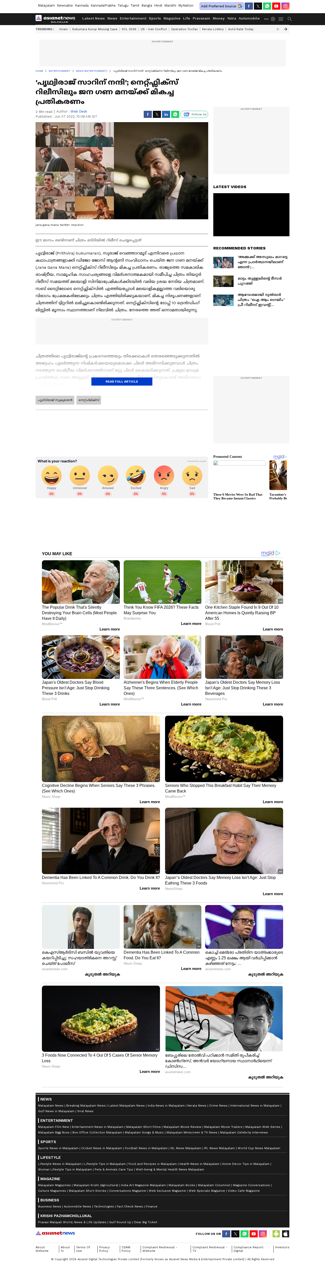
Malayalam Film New (53, 1127)
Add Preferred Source (218, 6)
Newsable (65, 5)
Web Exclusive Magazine (167, 1191)
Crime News (218, 1105)
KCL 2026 (129, 29)
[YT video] (276, 6)
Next (285, 29)
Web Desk (79, 111)
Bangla (146, 5)
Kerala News (196, 1105)
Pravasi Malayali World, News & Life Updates (72, 1222)
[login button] (274, 19)
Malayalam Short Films (143, 1127)
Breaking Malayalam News (86, 1105)
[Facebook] (249, 6)
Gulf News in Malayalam (56, 1111)
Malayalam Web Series (262, 1127)
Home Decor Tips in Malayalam (245, 1164)
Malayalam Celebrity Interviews (244, 1132)
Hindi (158, 5)
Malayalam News (50, 1105)
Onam (63, 29)
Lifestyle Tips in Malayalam (105, 1164)
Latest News (93, 18)
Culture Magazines (52, 1191)
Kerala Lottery (213, 29)
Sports (155, 18)
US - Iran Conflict (154, 29)
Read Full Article (122, 381)
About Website (42, 1249)
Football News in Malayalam (146, 1148)
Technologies (104, 1206)
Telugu (123, 5)
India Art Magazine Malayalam (143, 1185)
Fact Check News (130, 1206)
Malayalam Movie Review (182, 1127)
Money (219, 18)
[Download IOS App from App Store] (285, 1233)
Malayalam (46, 5)
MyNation (185, 5)
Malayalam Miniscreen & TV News (192, 1132)
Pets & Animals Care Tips (114, 1169)
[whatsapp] (267, 6)
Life (186, 18)
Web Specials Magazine (207, 1191)
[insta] (285, 6)
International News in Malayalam (255, 1105)
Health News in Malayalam (199, 1164)
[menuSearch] (290, 19)
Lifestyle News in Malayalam (60, 1164)
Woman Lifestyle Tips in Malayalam (65, 1169)
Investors (282, 1247)
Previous (278, 29)
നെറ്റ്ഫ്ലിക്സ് (88, 400)
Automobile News (77, 1206)
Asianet (55, 1233)
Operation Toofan (184, 29)
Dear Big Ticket (145, 1222)
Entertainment (133, 18)
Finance (151, 1206)
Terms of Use (83, 1249)
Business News (49, 1206)
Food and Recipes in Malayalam (152, 1164)
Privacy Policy (104, 1249)
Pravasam (201, 18)
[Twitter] (258, 6)
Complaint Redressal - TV (209, 1249)
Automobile (249, 18)
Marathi (170, 5)
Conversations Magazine (127, 1191)
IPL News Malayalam (219, 1148)
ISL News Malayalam (185, 1148)
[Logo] (57, 19)
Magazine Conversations (251, 1185)
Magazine (172, 18)
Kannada (82, 5)
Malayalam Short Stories (87, 1191)
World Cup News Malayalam (259, 1148)
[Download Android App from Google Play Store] (276, 1233)
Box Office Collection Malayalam (97, 1132)
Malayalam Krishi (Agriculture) (96, 1185)
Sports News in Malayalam (58, 1148)
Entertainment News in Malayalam (97, 1127)
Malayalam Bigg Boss (54, 1132)
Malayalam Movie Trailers (223, 1127)
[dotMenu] (266, 19)
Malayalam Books (182, 1185)
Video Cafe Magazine (244, 1191)
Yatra (231, 18)
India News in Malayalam (166, 1105)
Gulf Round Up (120, 1222)
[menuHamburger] (281, 19)
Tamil (135, 5)
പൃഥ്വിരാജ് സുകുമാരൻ (55, 400)
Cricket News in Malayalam (101, 1148)
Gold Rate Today (240, 29)
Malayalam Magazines (54, 1185)
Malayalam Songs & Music (144, 1132)
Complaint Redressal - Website (159, 1249)
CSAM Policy (126, 1249)
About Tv (65, 1249)
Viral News (85, 1111)
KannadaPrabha (103, 5)
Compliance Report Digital (248, 1249)
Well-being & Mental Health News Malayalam (170, 1169)
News (112, 18)
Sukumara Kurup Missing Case (95, 29)
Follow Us (199, 114)
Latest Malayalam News (126, 1105)
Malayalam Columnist (214, 1185)
